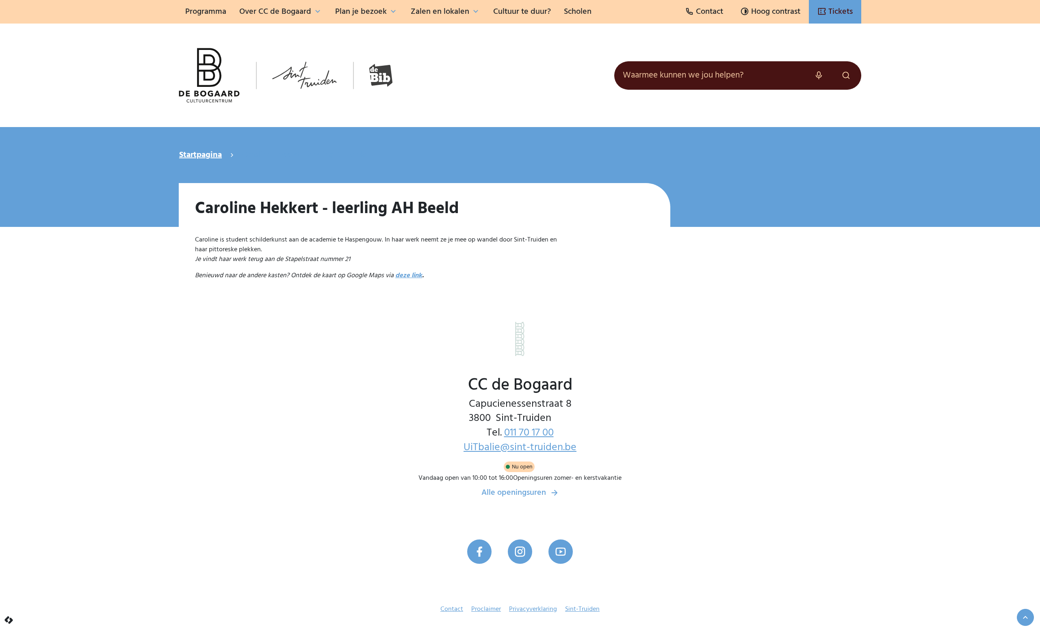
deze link (408, 275)
